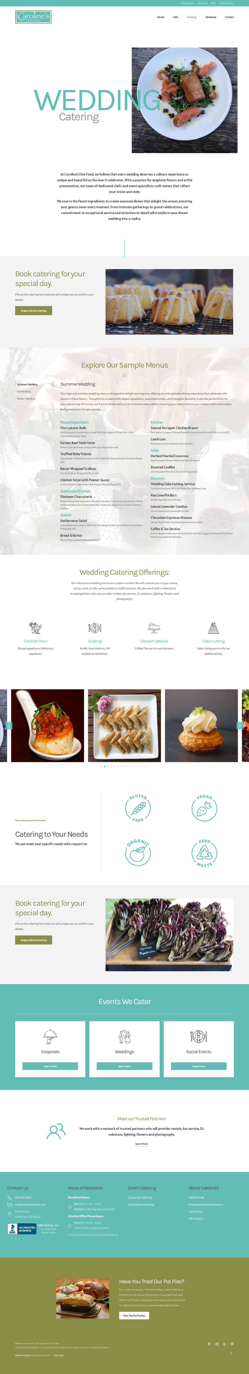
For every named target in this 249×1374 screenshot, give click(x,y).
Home (160, 17)
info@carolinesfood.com (30, 1205)
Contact (229, 17)
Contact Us (17, 1188)
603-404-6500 (23, 1198)
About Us (202, 3)
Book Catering (227, 3)
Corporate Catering (140, 1198)
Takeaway (210, 17)
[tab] (101, 766)
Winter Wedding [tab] (26, 398)
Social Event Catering (141, 1205)
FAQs (213, 3)
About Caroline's (204, 1188)
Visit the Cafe (196, 1198)
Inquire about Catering (33, 310)
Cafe (175, 17)
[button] (8, 725)
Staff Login (59, 1355)
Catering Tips (187, 3)
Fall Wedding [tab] (24, 391)
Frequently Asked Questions (206, 1205)
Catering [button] (192, 17)
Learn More (141, 1144)
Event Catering (142, 1188)
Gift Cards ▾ (196, 1219)
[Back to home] (33, 17)
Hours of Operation (85, 1188)
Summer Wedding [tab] (27, 384)
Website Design (22, 1355)
